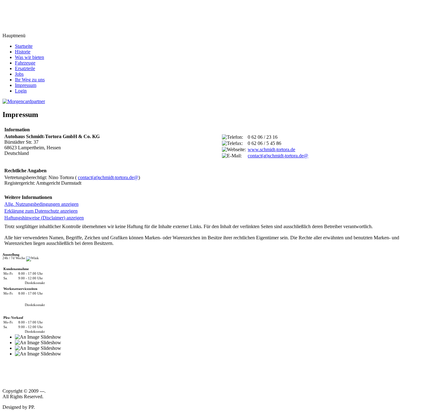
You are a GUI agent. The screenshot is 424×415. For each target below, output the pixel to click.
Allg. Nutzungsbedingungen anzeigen (41, 204)
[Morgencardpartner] (23, 101)
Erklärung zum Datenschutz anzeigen (41, 211)
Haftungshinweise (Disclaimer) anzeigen (44, 217)
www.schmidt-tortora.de (271, 149)
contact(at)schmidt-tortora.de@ (278, 155)
